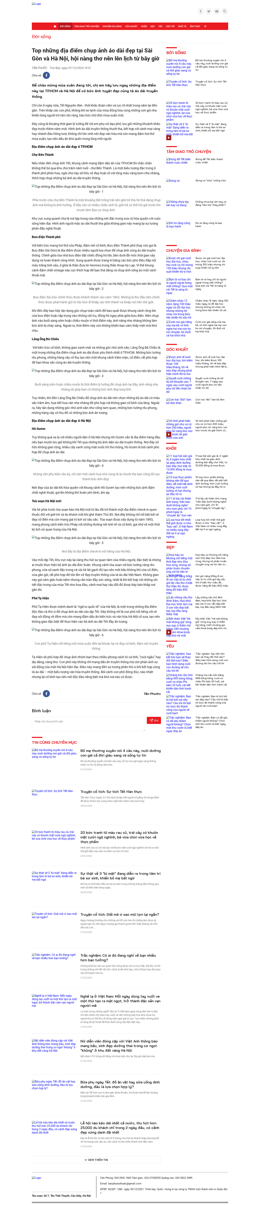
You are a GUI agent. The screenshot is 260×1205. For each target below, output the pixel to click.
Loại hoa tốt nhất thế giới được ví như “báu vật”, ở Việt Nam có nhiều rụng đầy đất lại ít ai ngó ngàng (211, 524)
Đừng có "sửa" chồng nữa (210, 180)
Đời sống (65, 26)
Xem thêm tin (98, 1160)
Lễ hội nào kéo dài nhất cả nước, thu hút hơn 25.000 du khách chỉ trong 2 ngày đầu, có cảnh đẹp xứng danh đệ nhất (119, 1127)
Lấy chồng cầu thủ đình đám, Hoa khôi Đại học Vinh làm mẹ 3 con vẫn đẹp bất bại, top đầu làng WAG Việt (211, 602)
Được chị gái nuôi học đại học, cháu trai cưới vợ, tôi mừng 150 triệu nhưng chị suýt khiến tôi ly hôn (210, 262)
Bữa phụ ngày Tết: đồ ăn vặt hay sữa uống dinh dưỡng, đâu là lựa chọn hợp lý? (120, 1084)
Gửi (156, 720)
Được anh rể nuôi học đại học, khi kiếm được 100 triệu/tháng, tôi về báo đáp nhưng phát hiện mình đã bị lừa (211, 363)
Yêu (160, 26)
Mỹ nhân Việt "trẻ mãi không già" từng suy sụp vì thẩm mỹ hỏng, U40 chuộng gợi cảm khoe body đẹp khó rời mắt (211, 625)
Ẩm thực (195, 26)
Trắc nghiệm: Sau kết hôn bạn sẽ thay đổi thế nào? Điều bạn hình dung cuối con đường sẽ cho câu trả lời (211, 658)
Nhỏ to (182, 26)
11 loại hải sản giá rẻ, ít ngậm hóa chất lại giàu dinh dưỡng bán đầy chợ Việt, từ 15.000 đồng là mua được (211, 460)
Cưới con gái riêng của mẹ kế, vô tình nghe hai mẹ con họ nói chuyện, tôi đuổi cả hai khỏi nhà (211, 326)
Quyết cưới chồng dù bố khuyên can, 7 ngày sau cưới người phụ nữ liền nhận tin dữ (209, 383)
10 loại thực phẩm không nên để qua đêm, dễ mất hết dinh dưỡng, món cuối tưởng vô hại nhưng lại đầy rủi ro (211, 482)
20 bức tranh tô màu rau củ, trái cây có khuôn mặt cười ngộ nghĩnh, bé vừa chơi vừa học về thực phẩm (119, 837)
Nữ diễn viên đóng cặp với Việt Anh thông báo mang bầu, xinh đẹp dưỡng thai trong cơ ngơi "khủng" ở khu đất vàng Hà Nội (119, 1046)
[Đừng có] (173, 180)
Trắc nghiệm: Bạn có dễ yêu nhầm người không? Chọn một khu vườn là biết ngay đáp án (211, 722)
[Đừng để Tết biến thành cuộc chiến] (179, 160)
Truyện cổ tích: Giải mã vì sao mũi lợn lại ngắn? (119, 914)
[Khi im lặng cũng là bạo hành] (179, 224)
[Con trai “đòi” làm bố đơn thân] (179, 401)
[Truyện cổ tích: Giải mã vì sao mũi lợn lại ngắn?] (54, 915)
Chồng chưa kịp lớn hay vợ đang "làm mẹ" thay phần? (210, 203)
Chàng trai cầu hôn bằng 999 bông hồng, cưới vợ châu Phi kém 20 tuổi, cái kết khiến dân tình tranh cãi (211, 679)
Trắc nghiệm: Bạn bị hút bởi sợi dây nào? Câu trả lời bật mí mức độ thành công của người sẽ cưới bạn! (211, 701)
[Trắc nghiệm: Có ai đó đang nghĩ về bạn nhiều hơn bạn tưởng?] (54, 956)
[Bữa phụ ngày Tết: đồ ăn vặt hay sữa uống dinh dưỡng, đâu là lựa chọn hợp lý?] (54, 1084)
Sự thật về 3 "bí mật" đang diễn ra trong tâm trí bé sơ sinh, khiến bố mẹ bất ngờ (120, 875)
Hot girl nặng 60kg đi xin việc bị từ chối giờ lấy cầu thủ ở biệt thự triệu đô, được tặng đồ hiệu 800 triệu (211, 580)
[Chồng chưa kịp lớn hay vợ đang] (179, 203)
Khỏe (144, 26)
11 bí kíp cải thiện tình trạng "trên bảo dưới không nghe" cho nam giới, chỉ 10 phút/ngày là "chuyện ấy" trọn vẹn (211, 505)
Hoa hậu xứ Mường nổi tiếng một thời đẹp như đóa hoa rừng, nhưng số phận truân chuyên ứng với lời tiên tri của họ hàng (211, 561)
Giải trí (170, 26)
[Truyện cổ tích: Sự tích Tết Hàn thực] (54, 792)
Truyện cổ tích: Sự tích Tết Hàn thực (111, 791)
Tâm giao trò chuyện (86, 26)
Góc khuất (131, 26)
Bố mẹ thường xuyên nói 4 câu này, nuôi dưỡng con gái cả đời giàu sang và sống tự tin (120, 752)
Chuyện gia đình (112, 26)
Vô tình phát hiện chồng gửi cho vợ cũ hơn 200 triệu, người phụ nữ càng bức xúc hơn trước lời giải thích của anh (211, 427)
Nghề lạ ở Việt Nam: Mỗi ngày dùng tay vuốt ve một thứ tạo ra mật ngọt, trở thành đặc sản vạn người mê (120, 1001)
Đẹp (153, 26)
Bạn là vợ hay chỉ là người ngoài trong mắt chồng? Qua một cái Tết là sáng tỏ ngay (210, 284)
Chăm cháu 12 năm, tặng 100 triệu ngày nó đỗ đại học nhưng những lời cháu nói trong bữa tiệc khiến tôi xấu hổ (211, 307)
